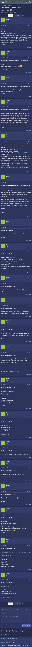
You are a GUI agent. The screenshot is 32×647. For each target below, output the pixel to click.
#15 (30, 448)
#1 (30, 25)
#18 (30, 515)
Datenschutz (17, 641)
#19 (30, 545)
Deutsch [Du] (14, 638)
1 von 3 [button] (10, 15)
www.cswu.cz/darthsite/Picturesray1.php (13, 234)
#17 (30, 491)
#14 (30, 419)
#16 (30, 468)
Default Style (5, 638)
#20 (30, 580)
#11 (30, 327)
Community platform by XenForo (14, 645)
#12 (30, 352)
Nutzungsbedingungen (7, 641)
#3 (30, 83)
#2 (30, 58)
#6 (30, 182)
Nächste (17, 15)
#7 (30, 227)
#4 (30, 107)
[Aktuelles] (26, 2)
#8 (30, 251)
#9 (30, 283)
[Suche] (30, 2)
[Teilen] (28, 25)
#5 (30, 141)
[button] (3, 609)
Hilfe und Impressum (6, 642)
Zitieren (29, 47)
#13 (30, 384)
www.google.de (5, 201)
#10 (30, 305)
